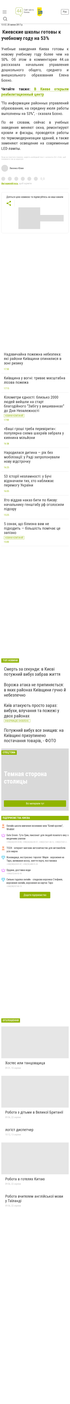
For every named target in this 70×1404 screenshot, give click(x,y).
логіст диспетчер (19, 1129)
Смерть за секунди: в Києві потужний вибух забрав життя (32, 671)
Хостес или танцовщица (25, 1063)
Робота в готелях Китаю (25, 1179)
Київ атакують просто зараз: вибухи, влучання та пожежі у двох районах (31, 710)
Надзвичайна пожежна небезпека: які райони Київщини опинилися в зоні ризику (32, 358)
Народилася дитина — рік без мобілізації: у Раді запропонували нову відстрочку (32, 457)
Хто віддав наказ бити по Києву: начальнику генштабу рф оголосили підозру (34, 504)
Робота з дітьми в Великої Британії (34, 1112)
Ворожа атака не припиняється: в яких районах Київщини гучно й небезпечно (35, 690)
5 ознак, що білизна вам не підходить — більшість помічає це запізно (32, 528)
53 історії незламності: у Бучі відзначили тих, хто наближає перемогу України (29, 480)
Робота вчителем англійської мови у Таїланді (34, 1198)
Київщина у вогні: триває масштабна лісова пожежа (34, 380)
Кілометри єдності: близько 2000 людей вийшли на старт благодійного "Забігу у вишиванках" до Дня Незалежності (34, 404)
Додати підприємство (35, 895)
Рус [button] (65, 11)
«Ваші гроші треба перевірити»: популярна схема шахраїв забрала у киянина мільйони (34, 433)
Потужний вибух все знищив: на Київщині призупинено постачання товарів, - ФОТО (34, 735)
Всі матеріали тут (35, 803)
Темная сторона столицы (25, 777)
